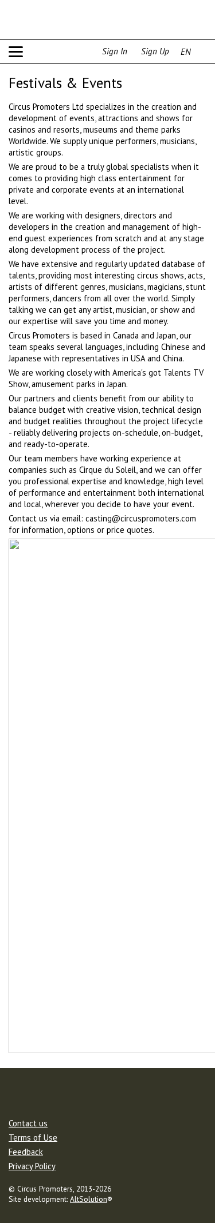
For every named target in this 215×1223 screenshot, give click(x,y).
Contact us (28, 1124)
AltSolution (88, 1199)
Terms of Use (33, 1138)
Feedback (26, 1152)
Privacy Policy (32, 1167)
